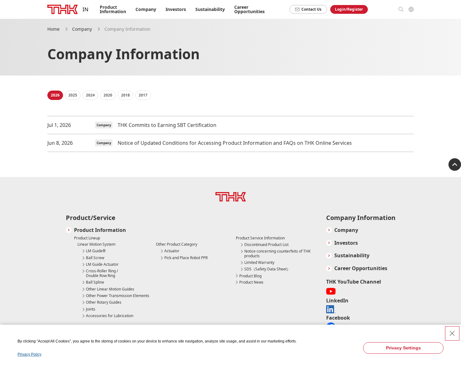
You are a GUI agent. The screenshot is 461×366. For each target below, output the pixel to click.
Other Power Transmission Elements (117, 296)
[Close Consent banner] (452, 333)
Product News (251, 282)
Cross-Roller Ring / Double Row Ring (102, 273)
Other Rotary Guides (103, 302)
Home (53, 29)
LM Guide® (96, 251)
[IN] (62, 9)
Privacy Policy (29, 354)
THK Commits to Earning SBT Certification (167, 125)
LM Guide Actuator (102, 264)
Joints (90, 309)
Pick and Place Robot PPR (186, 258)
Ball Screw (95, 258)
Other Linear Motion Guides (110, 289)
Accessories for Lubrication (109, 316)
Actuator (171, 251)
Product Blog (250, 276)
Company (82, 29)
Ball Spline (95, 282)
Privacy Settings (403, 347)
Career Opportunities (249, 9)
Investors (176, 9)
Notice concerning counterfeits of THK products (277, 253)
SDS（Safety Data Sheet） (267, 269)
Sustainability (210, 9)
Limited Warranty (259, 262)
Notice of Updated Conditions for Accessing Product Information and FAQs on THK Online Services (235, 142)
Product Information (100, 230)
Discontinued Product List (266, 245)
